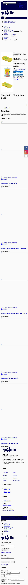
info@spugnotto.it (7, 505)
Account (5, 475)
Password (3, 577)
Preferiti (21, 5)
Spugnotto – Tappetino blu (9, 183)
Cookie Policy (16, 480)
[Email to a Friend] (17, 79)
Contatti (15, 475)
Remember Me (5, 548)
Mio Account (22, 3)
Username (3, 574)
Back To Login (4, 564)
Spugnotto (6, 37)
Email (2, 576)
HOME (5, 26)
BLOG (5, 33)
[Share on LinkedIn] (16, 79)
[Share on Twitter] (15, 79)
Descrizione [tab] (6, 107)
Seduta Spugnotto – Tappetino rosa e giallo (14, 313)
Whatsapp (7, 501)
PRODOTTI (7, 27)
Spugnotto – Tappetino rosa (9, 443)
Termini (4, 480)
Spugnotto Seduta (9, 22)
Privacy (5, 478)
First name (3, 570)
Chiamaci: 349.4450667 (8, 510)
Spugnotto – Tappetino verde (9, 378)
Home (14, 34)
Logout (15, 478)
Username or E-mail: (5, 557)
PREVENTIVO (7, 31)
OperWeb (25, 516)
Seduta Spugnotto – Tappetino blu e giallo (13, 248)
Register (3, 581)
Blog (14, 472)
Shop (14, 35)
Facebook (7, 489)
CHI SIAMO (7, 29)
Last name (3, 572)
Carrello (21, 7)
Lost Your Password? (6, 552)
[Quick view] (1, 180)
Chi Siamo (5, 472)
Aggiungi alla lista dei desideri (9, 177)
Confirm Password (5, 579)
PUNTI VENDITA (8, 30)
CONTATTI (6, 34)
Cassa (20, 6)
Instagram (7, 492)
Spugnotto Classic (10, 21)
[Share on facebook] (13, 79)
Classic (5, 38)
